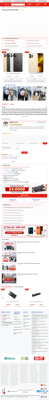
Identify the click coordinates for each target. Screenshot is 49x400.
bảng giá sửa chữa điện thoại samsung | (43, 382)
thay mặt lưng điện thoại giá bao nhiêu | (43, 378)
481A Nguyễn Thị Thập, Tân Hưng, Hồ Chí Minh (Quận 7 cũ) (13, 215)
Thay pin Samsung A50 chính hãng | (33, 369)
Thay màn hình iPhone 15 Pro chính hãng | (14, 369)
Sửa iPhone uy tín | (42, 365)
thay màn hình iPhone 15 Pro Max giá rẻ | (24, 369)
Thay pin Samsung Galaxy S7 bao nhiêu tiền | (34, 366)
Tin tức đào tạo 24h (27, 329)
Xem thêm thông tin (13, 130)
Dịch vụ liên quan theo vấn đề (7, 286)
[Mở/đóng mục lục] (46, 107)
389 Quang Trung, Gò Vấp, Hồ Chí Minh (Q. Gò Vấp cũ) (13, 223)
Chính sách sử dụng (17, 327)
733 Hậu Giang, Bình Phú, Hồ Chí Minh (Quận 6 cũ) (12, 212)
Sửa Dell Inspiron (25, 7)
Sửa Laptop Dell (17, 7)
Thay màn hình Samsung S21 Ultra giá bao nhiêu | (33, 371)
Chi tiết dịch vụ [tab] (5, 104)
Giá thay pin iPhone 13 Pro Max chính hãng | (14, 381)
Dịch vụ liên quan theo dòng (18, 286)
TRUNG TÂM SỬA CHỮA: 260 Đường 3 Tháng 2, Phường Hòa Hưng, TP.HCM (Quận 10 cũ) (18, 207)
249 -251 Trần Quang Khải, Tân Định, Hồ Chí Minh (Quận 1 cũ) (14, 210)
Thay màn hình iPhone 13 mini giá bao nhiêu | (24, 366)
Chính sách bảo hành (18, 321)
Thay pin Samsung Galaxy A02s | (24, 377)
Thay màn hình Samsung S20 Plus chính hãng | (34, 379)
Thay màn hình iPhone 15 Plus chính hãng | (15, 366)
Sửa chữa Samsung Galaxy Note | (43, 375)
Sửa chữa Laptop (9, 7)
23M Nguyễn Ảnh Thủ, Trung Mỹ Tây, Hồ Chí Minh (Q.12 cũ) (13, 220)
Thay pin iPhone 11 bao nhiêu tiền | (5, 371)
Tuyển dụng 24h (17, 319)
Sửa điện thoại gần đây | (43, 364)
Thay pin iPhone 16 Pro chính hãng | (5, 367)
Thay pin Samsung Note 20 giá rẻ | (24, 382)
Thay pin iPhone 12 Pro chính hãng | (4, 377)
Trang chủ (3, 7)
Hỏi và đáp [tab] (12, 104)
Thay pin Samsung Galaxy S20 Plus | (14, 375)
